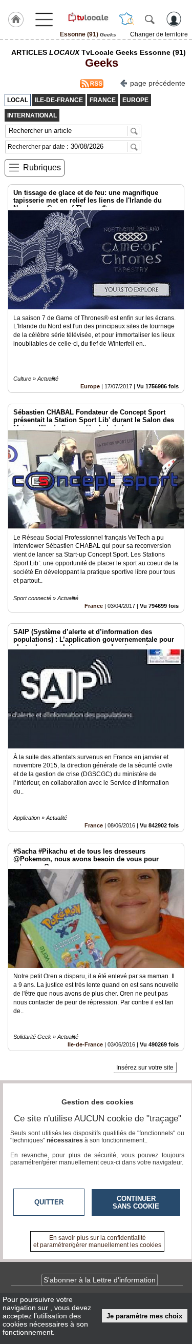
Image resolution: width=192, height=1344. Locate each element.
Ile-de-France (85, 1044)
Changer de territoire (159, 34)
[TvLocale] (88, 17)
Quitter (48, 1202)
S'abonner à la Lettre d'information (100, 1280)
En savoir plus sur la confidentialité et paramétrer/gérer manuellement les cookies (97, 1241)
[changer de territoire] (126, 19)
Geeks (98, 62)
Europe (90, 386)
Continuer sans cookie (136, 1202)
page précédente (157, 83)
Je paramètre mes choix (144, 1316)
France (93, 606)
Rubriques (42, 167)
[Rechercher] (149, 19)
